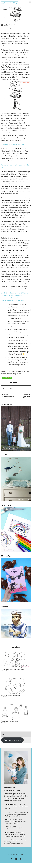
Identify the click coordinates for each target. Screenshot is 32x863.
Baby (11, 382)
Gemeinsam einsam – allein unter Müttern (9, 721)
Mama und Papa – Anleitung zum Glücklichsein (10, 695)
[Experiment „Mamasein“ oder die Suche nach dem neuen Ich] (15, 660)
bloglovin (20, 859)
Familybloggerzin (21, 371)
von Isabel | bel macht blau (6, 29)
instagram (11, 859)
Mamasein (5, 9)
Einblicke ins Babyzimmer (8, 395)
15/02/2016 (15, 29)
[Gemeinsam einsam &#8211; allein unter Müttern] (15, 712)
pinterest (16, 859)
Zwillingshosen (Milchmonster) (24, 396)
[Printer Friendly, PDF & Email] (7, 378)
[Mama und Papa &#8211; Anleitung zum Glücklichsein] (15, 686)
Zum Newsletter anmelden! (12, 740)
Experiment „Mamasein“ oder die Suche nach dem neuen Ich (12, 669)
